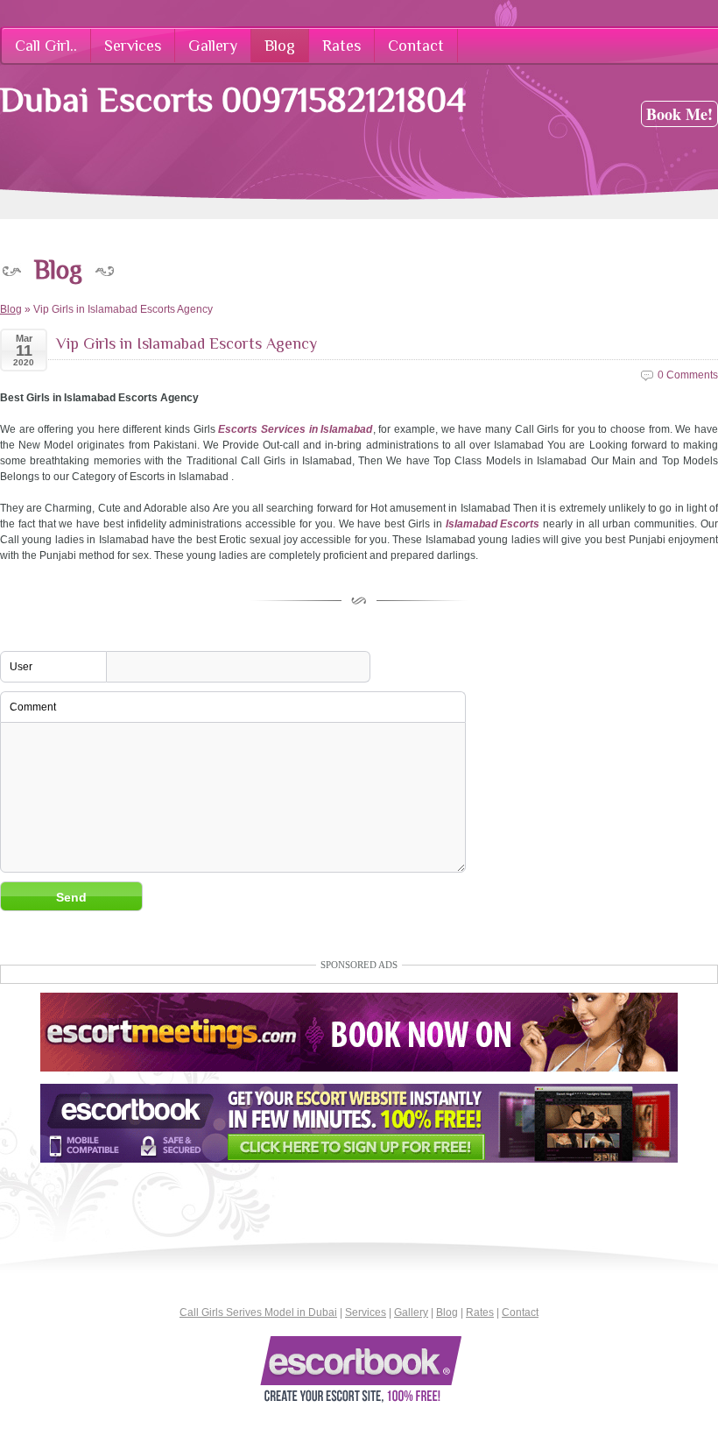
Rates (480, 1312)
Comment (33, 707)
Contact (520, 1312)
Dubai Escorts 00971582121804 (233, 99)
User (21, 667)
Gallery (411, 1312)
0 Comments (688, 375)
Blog (11, 309)
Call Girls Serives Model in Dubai (258, 1312)
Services (365, 1312)
